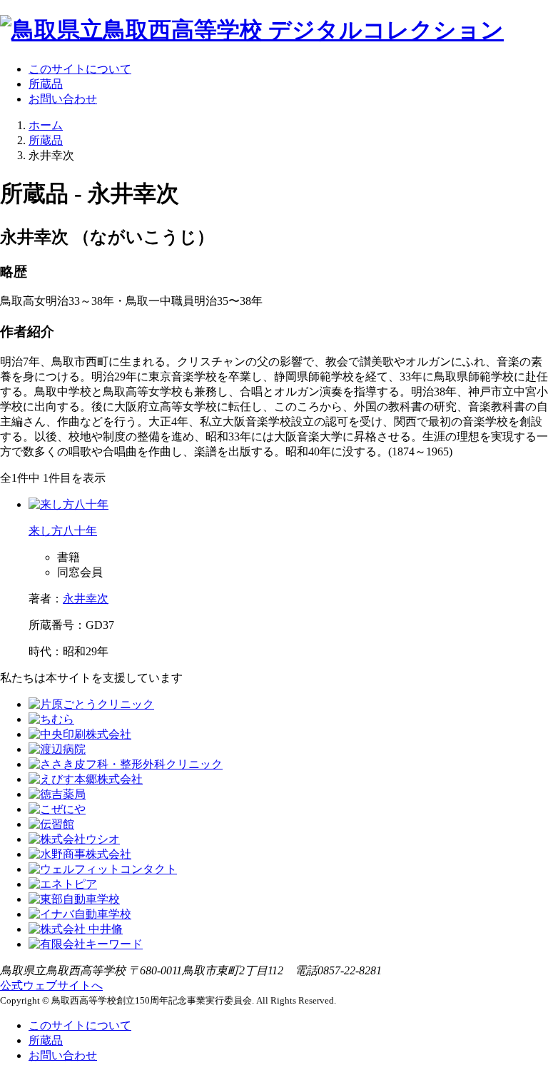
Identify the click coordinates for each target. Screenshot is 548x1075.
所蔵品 (46, 84)
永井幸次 (85, 598)
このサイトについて (80, 69)
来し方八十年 (63, 531)
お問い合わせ (63, 99)
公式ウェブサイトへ (51, 985)
